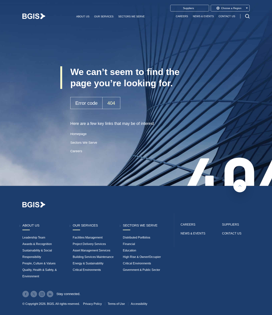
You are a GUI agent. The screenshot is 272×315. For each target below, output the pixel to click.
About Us (82, 16)
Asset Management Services (91, 250)
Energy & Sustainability (88, 263)
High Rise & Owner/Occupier (142, 256)
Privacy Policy (92, 303)
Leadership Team (33, 237)
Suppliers (230, 224)
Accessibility (139, 303)
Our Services (103, 16)
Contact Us (227, 16)
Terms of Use (116, 303)
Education (129, 250)
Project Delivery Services (89, 244)
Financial (129, 244)
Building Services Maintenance (93, 256)
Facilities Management (88, 237)
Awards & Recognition (37, 244)
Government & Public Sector (141, 269)
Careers (182, 16)
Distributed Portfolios (136, 237)
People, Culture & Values (39, 263)
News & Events (203, 16)
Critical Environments (87, 269)
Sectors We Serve (131, 16)
